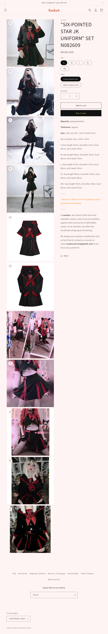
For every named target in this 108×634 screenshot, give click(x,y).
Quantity (64, 91)
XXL (65, 69)
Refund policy (54, 579)
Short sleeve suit (70, 85)
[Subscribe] (75, 595)
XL (88, 63)
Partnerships (73, 573)
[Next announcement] (103, 3)
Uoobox (14, 628)
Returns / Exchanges (56, 573)
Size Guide (22, 573)
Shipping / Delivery (37, 573)
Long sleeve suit (70, 79)
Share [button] (66, 256)
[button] (5, 10)
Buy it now (81, 113)
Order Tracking (87, 573)
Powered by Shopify (24, 628)
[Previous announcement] (5, 3)
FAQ (14, 573)
